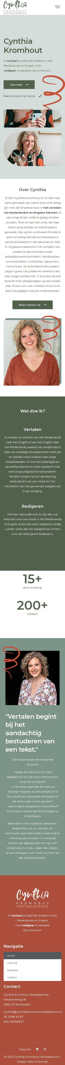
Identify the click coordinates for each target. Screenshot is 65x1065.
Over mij (12, 962)
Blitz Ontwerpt (38, 1061)
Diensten (12, 970)
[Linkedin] (37, 1049)
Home (11, 955)
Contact (12, 977)
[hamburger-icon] (57, 7)
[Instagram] (45, 1049)
